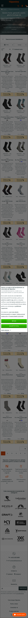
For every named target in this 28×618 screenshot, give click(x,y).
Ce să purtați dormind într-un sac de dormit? (14, 24)
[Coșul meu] (26, 6)
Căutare (18, 6)
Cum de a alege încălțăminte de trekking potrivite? (14, 28)
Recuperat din (9, 49)
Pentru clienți (14, 604)
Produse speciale (14, 611)
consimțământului (20, 593)
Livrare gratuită (6, 479)
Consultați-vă (14, 607)
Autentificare (22, 6)
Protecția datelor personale (16, 316)
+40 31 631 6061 (15, 557)
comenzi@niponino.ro (16, 560)
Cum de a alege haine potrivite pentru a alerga (14, 32)
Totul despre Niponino (14, 600)
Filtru (7, 44)
